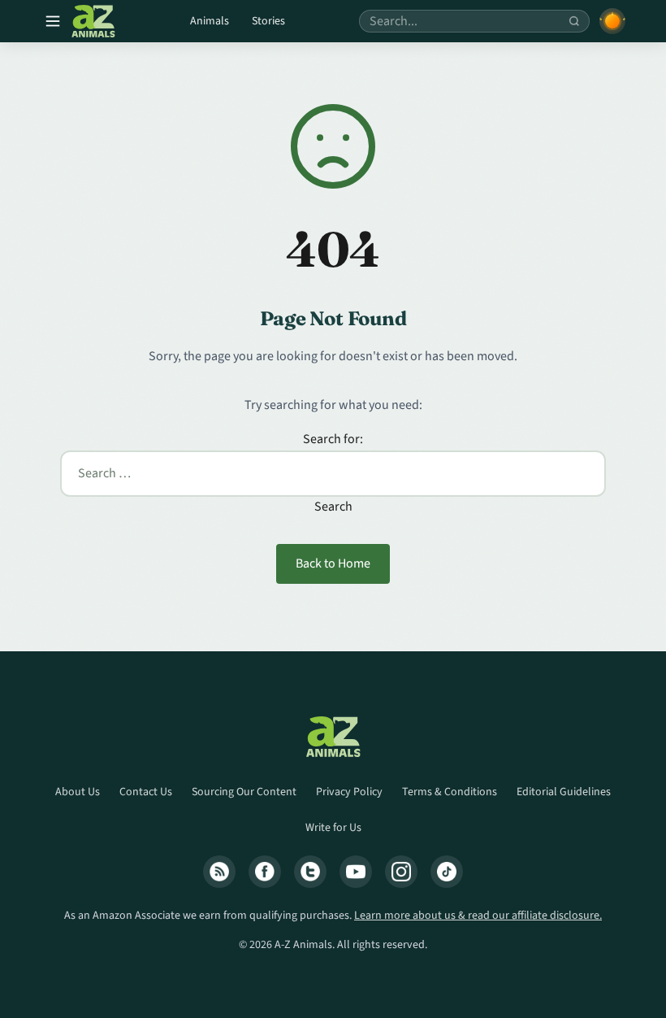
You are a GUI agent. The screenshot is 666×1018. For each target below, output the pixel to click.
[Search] (574, 21)
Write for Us (333, 828)
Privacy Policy (349, 792)
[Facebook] (265, 871)
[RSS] (219, 871)
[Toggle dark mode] (612, 21)
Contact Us (145, 792)
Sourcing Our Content (244, 792)
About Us (77, 792)
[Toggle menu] (53, 21)
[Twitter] (310, 871)
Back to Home (333, 563)
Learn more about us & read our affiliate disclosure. (478, 915)
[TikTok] (446, 871)
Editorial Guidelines (564, 792)
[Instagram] (401, 871)
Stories (268, 21)
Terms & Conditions (449, 792)
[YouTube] (355, 871)
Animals (209, 21)
